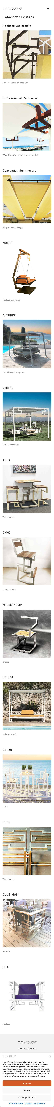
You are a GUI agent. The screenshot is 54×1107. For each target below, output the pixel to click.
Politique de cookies (16, 1103)
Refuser (27, 1090)
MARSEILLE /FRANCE (27, 1048)
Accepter (27, 1083)
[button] (50, 1056)
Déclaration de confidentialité (34, 1103)
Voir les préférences (27, 1098)
